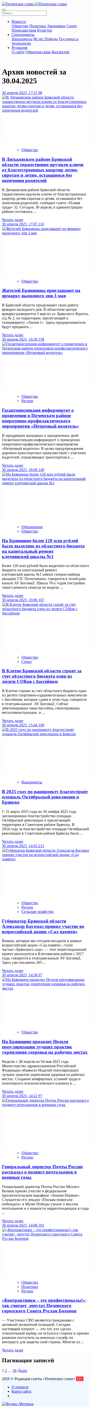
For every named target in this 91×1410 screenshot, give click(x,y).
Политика (37, 26)
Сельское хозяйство (37, 912)
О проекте (20, 1387)
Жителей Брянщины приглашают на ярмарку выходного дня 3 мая (41, 293)
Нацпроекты (22, 39)
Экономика (56, 26)
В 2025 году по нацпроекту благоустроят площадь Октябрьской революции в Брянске (45, 797)
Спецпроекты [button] (23, 35)
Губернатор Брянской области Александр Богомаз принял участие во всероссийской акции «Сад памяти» (43, 926)
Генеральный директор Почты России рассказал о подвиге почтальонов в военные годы (42, 1172)
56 (15, 1371)
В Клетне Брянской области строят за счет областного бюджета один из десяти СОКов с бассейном (42, 676)
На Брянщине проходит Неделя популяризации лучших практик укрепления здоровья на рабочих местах (45, 1047)
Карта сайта (21, 1391)
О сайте (18, 52)
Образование (32, 527)
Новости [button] (19, 22)
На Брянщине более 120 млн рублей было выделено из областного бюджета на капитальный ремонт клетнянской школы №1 (43, 548)
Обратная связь (38, 52)
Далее (22, 1371)
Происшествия (24, 30)
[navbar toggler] (4, 9)
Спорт (71, 26)
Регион (27, 401)
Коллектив (60, 52)
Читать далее (12, 220)
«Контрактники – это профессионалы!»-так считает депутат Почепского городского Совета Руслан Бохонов (44, 1305)
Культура (44, 30)
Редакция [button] (19, 48)
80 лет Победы (45, 39)
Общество (20, 26)
